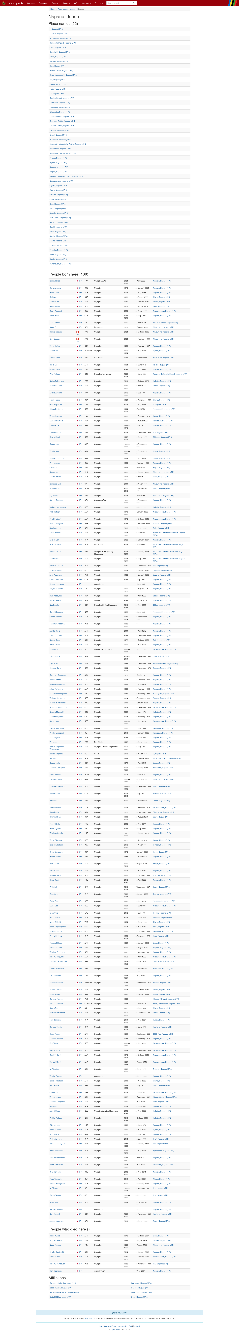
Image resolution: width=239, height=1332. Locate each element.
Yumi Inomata (55, 463)
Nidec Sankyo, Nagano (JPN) (61, 1287)
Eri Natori (53, 800)
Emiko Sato (54, 901)
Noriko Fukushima (57, 381)
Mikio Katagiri (55, 512)
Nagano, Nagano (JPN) (59, 167)
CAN (77, 334)
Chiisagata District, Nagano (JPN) (63, 43)
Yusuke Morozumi (57, 733)
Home (52, 9)
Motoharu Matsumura (58, 707)
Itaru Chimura (55, 322)
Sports (66, 3)
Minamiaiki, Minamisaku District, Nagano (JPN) (68, 144)
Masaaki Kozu (55, 668)
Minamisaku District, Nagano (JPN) (63, 153)
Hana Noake (54, 812)
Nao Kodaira (54, 605)
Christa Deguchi (56, 332)
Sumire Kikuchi (55, 551)
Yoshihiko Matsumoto (58, 702)
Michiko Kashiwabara (58, 507)
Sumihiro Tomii (55, 1055)
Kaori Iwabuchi (55, 476)
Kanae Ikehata (55, 432)
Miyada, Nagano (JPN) (58, 158)
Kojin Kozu (54, 663)
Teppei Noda (55, 824)
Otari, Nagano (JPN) (58, 204)
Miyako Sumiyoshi (57, 1252)
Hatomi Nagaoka (56, 753)
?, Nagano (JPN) (56, 29)
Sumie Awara (55, 306)
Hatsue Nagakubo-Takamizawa (57, 747)
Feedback (99, 3)
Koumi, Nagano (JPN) (58, 135)
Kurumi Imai (54, 444)
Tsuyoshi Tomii (55, 1062)
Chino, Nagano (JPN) (58, 47)
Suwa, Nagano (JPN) (58, 231)
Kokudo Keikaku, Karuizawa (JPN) (63, 1283)
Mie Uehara (54, 1085)
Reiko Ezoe (54, 364)
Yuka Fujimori (55, 374)
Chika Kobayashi (56, 579)
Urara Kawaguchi (56, 523)
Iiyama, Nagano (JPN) (58, 84)
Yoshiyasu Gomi (56, 385)
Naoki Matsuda (55, 1245)
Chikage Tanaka (56, 1027)
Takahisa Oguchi (56, 833)
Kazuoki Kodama (56, 612)
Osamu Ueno (55, 1092)
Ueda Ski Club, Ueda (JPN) (60, 1297)
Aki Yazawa (54, 1188)
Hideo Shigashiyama (58, 926)
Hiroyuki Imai (55, 437)
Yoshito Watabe (56, 1118)
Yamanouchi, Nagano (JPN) (60, 263)
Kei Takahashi (55, 975)
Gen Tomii (54, 1043)
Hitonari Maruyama (57, 684)
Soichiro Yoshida (56, 1209)
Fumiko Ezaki (55, 357)
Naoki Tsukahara (56, 1080)
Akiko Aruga (54, 301)
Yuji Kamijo (54, 495)
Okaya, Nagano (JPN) (58, 190)
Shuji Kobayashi (56, 595)
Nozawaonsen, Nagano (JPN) (61, 181)
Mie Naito (53, 758)
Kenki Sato (54, 913)
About (114, 1326)
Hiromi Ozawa (55, 856)
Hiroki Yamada (55, 1129)
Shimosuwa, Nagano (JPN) (60, 217)
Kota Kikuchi (54, 539)
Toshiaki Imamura (57, 458)
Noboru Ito (54, 472)
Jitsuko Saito (55, 870)
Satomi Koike (55, 640)
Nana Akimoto (55, 281)
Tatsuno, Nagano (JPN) (59, 245)
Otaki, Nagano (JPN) (58, 199)
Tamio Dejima (55, 346)
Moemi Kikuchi (55, 544)
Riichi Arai (53, 297)
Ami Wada (54, 1106)
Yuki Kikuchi (54, 558)
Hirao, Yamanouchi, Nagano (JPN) (63, 75)
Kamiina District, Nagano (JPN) (62, 98)
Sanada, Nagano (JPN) (59, 213)
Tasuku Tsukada (56, 1076)
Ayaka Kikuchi (55, 532)
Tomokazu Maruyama (58, 693)
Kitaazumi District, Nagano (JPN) (62, 121)
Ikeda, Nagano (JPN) (58, 89)
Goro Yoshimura (56, 1271)
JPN (80, 281)
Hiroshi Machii (55, 679)
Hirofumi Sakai (55, 875)
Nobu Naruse (55, 793)
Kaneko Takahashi (57, 968)
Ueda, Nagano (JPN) (58, 254)
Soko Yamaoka (55, 1172)
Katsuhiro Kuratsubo (58, 675)
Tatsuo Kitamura (56, 570)
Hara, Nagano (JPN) (58, 66)
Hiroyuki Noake (55, 817)
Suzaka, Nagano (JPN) (59, 236)
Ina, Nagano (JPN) (57, 93)
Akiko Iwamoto (55, 488)
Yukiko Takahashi (56, 982)
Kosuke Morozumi (57, 728)
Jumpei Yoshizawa (57, 1221)
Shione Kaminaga (56, 500)
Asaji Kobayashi (56, 575)
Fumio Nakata (55, 774)
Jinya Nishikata (55, 807)
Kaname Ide (54, 425)
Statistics (86, 3)
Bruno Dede (54, 327)
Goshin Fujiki (55, 369)
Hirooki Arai (54, 292)
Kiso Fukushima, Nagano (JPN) (62, 116)
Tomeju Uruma (55, 1097)
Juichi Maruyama (56, 689)
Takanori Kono (55, 649)
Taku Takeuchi (55, 1020)
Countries (43, 3)
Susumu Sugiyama (57, 956)
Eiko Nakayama (56, 779)
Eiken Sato (54, 894)
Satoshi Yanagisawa (57, 1183)
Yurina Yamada (55, 1139)
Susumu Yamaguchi (57, 1143)
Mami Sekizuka (55, 917)
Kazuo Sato (54, 905)
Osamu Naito (55, 763)
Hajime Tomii (55, 1050)
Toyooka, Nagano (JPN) (59, 250)
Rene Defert (89, 1318)
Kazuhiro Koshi (55, 656)
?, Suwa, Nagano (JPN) (59, 33)
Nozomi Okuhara (56, 845)
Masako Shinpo (56, 943)
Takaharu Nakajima (57, 767)
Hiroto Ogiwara (55, 828)
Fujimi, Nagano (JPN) (58, 56)
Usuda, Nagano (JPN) (58, 259)
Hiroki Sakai (54, 880)
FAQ (130, 1326)
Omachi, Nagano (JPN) (59, 194)
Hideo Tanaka (55, 1034)
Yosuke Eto (54, 350)
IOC (75, 3)
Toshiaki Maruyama (57, 698)
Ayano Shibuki (55, 922)
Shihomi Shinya (56, 947)
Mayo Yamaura (55, 1179)
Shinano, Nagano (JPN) (59, 222)
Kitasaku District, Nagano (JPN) (62, 125)
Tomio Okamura (56, 840)
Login (101, 1326)
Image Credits (122, 1326)
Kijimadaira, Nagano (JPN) (60, 112)
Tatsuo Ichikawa (56, 416)
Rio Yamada (54, 1134)
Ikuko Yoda (54, 1202)
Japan (72, 9)
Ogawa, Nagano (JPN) (58, 185)
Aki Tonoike (54, 1069)
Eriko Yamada (55, 1125)
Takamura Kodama (57, 623)
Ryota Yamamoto (56, 1150)
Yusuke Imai (54, 451)
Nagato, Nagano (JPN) (58, 171)
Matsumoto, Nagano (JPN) (60, 139)
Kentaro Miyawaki (56, 712)
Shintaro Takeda (56, 999)
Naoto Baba (54, 315)
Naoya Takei (54, 1008)
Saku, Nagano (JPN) (58, 208)
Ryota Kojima (55, 644)
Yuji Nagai (53, 742)
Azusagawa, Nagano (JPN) (60, 38)
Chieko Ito (54, 467)
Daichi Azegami (56, 311)
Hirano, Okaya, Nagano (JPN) (61, 70)
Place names (63, 9)
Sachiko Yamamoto (57, 1157)
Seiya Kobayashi (56, 588)
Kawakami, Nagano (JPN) (60, 107)
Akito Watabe (55, 1111)
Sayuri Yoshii (55, 1214)
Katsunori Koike (56, 635)
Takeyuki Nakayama (57, 786)
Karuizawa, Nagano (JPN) (60, 102)
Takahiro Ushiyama (57, 1101)
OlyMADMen (115, 1330)
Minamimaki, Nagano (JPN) (60, 148)
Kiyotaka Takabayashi (58, 961)
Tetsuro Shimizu (56, 931)
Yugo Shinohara (56, 936)
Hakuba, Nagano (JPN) (59, 61)
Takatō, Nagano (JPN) (58, 240)
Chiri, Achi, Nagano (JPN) (60, 52)
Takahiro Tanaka (56, 1038)
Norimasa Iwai (55, 484)
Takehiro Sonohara (57, 952)
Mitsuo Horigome (56, 409)
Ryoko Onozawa (56, 852)
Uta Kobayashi (55, 600)
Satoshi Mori (54, 721)
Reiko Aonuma (55, 288)
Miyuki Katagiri (55, 519)
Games (55, 3)
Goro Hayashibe (56, 404)
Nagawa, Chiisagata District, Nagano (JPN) (66, 176)
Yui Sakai (53, 887)
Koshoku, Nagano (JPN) (59, 130)
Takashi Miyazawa (57, 716)
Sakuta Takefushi (56, 1003)
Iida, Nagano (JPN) (57, 79)
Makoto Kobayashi (57, 584)
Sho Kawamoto (55, 528)
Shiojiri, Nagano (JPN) (58, 227)
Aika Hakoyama (56, 392)
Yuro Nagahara (55, 737)
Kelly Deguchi (55, 339)
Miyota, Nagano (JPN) (58, 162)
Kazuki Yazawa (55, 1195)
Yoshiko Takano (56, 994)
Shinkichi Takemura (57, 1012)
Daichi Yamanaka (56, 1164)
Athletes (30, 3)
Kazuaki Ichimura (56, 420)
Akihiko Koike (55, 631)
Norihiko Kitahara (56, 565)
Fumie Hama (55, 400)
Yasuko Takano (56, 989)
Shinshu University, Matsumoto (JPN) (64, 1292)
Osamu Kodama (56, 616)
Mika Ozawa (54, 863)
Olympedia (16, 3)
